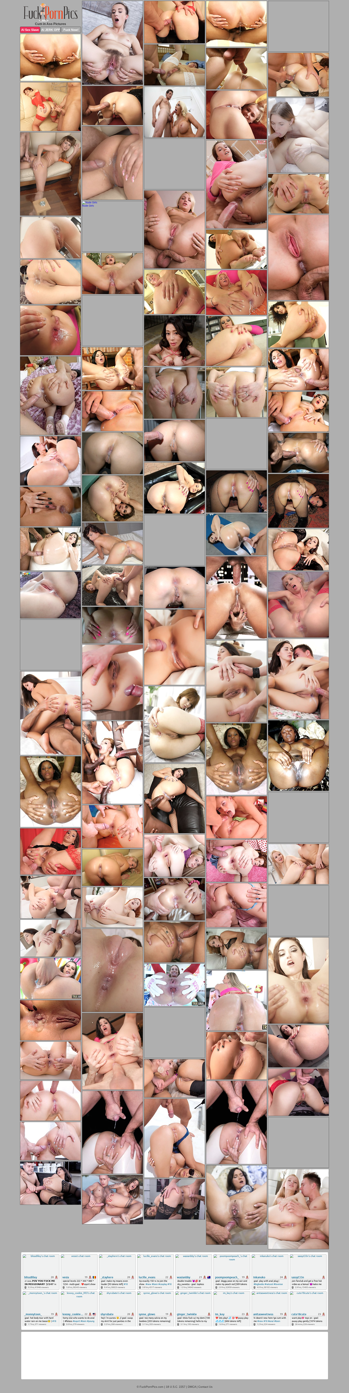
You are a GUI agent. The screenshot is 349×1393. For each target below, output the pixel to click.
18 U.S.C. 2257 (175, 1386)
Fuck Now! (71, 29)
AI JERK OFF (50, 29)
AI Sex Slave (30, 29)
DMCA (192, 1386)
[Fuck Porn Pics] (50, 12)
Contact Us (205, 1386)
